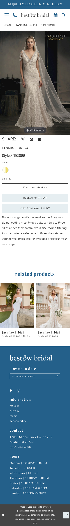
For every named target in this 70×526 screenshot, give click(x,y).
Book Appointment (35, 198)
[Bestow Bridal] (35, 15)
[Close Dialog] (3, 515)
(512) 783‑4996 (20, 447)
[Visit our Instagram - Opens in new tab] (18, 391)
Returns (15, 406)
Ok (66, 515)
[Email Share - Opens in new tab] (39, 139)
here (35, 523)
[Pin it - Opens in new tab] (31, 139)
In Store (49, 25)
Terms (14, 416)
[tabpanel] (35, 83)
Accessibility (18, 421)
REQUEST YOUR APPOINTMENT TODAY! (35, 4)
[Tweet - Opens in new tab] (23, 139)
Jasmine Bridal (27, 25)
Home (8, 25)
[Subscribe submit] (57, 376)
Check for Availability (35, 209)
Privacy (14, 411)
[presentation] (17, 305)
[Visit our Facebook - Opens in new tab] (11, 391)
